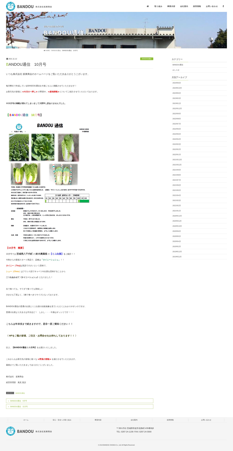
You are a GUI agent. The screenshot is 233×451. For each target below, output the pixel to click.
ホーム (26, 420)
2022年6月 (177, 129)
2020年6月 (177, 231)
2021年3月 (177, 200)
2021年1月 (177, 211)
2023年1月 (177, 103)
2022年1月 (177, 154)
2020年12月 (177, 216)
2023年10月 (177, 88)
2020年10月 (177, 226)
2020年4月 (177, 241)
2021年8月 (177, 175)
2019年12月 (177, 252)
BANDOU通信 (146, 59)
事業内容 (98, 420)
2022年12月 (177, 108)
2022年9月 (177, 114)
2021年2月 (177, 205)
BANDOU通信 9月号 (18, 401)
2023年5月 (177, 93)
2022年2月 (177, 149)
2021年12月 (177, 160)
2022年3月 (177, 144)
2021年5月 (177, 190)
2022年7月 (177, 124)
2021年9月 (177, 170)
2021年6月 (177, 185)
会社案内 (134, 420)
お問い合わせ (206, 420)
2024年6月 (177, 83)
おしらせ (176, 70)
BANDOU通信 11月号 (19, 407)
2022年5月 (177, 134)
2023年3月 (177, 98)
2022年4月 (177, 139)
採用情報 (170, 420)
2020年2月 (177, 246)
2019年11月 (177, 257)
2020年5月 (177, 236)
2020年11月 (177, 221)
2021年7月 (177, 180)
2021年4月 (177, 195)
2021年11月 (177, 165)
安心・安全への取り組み (62, 420)
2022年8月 (177, 119)
